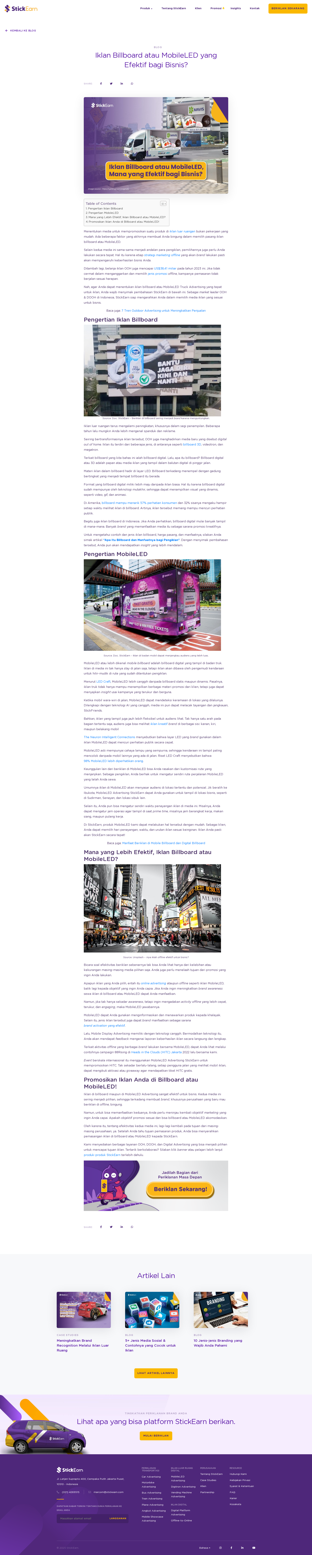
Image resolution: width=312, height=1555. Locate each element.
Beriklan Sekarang (288, 8)
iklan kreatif (159, 724)
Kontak (254, 8)
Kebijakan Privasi (240, 1480)
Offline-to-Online (181, 1520)
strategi (162, 255)
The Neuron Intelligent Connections (109, 737)
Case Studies (208, 1480)
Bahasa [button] (203, 1548)
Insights (236, 8)
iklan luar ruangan (182, 231)
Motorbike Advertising (149, 1484)
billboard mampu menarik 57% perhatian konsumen (139, 503)
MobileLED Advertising (178, 1478)
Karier (233, 1498)
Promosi (216, 8)
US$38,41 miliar (165, 268)
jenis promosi (157, 273)
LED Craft (103, 681)
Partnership (207, 1492)
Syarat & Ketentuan (242, 1486)
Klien (198, 8)
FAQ (232, 1492)
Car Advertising (151, 1476)
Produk (145, 8)
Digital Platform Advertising (180, 1512)
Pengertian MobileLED (103, 213)
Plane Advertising (152, 1504)
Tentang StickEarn (173, 8)
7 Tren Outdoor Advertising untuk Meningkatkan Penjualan (164, 310)
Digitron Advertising (183, 1486)
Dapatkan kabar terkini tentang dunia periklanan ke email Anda (89, 1508)
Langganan (118, 1518)
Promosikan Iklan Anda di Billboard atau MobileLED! (124, 221)
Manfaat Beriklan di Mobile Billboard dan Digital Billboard (163, 843)
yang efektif (104, 1025)
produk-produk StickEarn (102, 1155)
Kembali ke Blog (22, 30)
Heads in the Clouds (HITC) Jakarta (156, 1052)
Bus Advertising (151, 1493)
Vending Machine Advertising (181, 1494)
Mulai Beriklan (156, 1436)
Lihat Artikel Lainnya (156, 1373)
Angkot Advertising (154, 1511)
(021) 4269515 (70, 1492)
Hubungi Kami (238, 1474)
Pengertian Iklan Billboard (105, 208)
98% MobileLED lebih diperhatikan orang (113, 761)
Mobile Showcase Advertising (152, 1518)
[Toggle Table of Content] (161, 203)
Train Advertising (152, 1498)
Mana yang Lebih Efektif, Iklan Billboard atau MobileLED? (127, 217)
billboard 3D (192, 444)
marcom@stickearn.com (109, 1492)
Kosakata (235, 1504)
